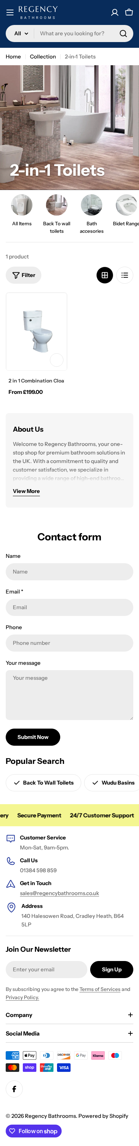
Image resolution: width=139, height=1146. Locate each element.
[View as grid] (104, 275)
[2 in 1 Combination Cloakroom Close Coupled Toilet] (36, 332)
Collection (43, 56)
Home (13, 56)
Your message (23, 662)
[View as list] (124, 275)
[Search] (123, 33)
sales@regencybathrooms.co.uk (59, 893)
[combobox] (69, 33)
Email (14, 591)
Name (13, 556)
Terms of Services (99, 989)
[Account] (114, 12)
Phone (14, 627)
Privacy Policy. (22, 997)
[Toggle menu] (10, 12)
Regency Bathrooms (50, 1115)
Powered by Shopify (103, 1115)
